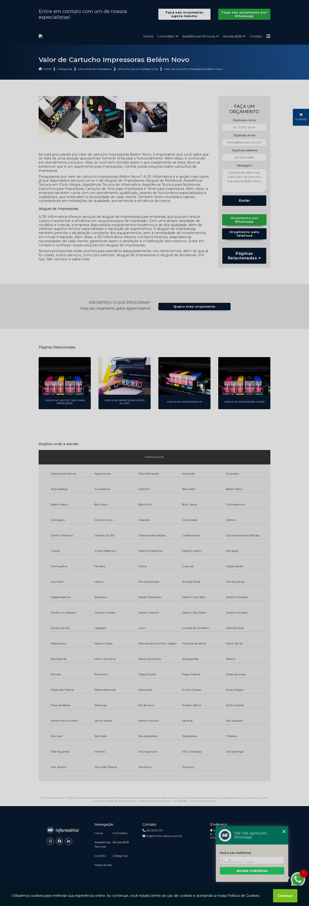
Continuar (285, 896)
